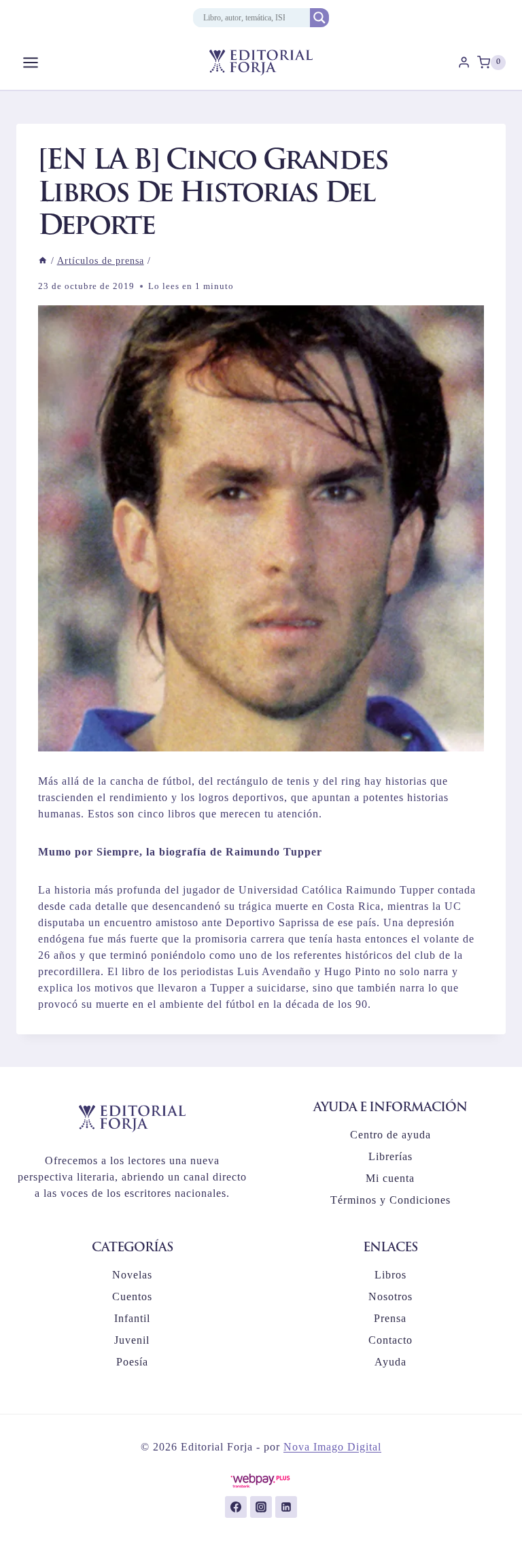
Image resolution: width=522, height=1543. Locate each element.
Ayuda (390, 1362)
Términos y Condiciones (390, 1200)
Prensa (390, 1318)
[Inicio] (43, 261)
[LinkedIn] (286, 1507)
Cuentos (132, 1296)
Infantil (132, 1318)
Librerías (390, 1156)
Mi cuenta (390, 1178)
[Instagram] (261, 1507)
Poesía (132, 1362)
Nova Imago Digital (332, 1447)
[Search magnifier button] (319, 17)
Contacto (390, 1340)
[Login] (463, 62)
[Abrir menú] (31, 62)
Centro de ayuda (390, 1134)
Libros (390, 1275)
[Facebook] (236, 1507)
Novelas (132, 1275)
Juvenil (132, 1340)
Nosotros (390, 1296)
